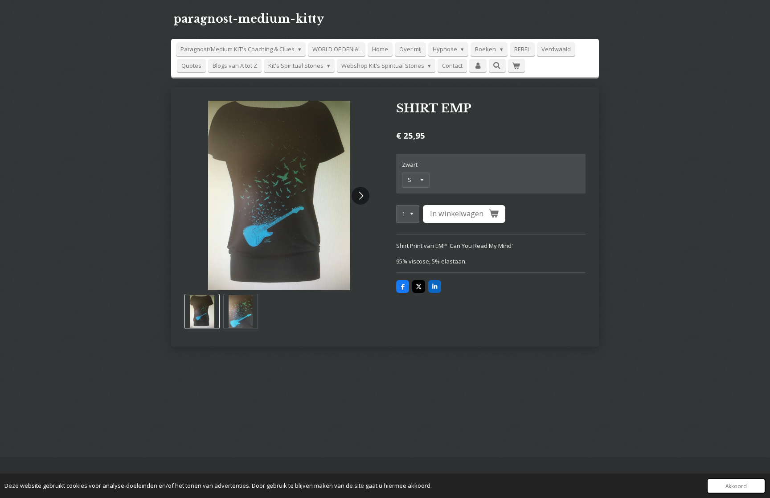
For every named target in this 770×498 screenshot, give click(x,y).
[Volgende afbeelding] (360, 196)
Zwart (410, 165)
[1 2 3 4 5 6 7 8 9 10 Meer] (407, 214)
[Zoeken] (497, 65)
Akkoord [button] (736, 486)
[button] (202, 311)
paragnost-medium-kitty (248, 19)
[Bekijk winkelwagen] (516, 66)
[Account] (477, 66)
